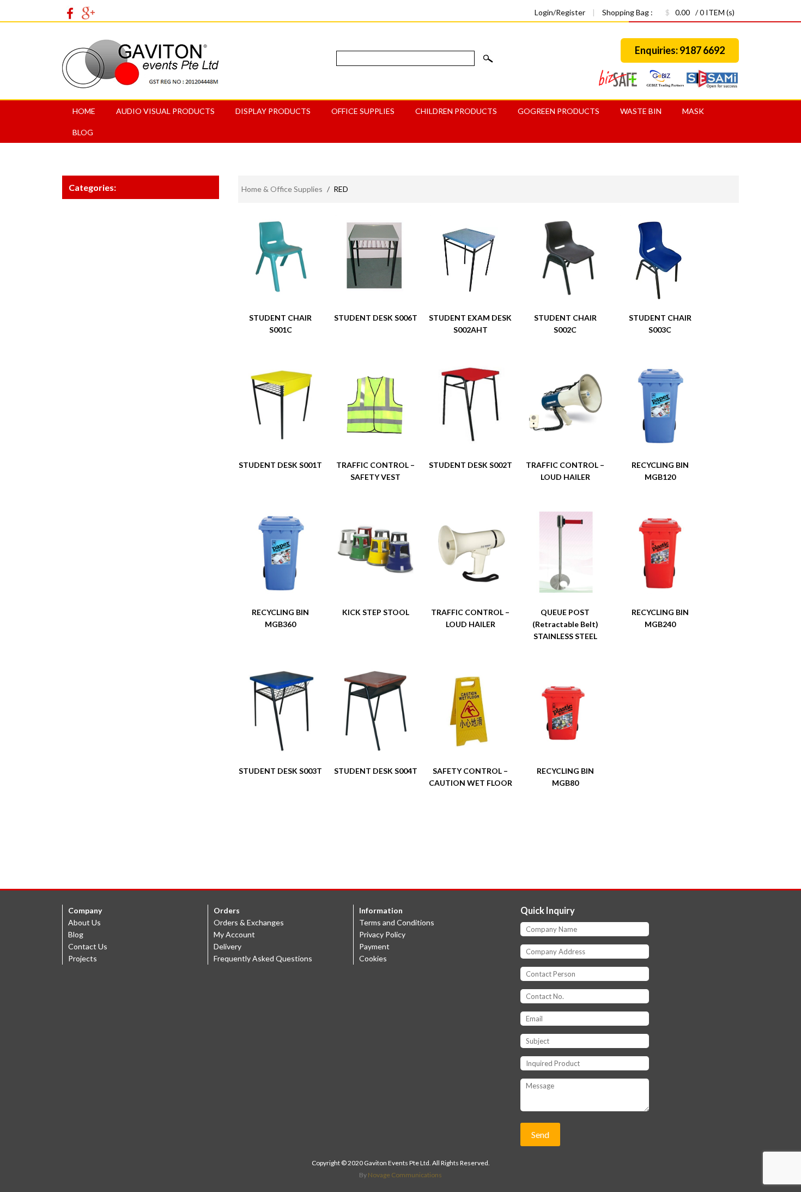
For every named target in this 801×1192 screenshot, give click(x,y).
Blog (82, 132)
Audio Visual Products (165, 111)
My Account (234, 934)
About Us (84, 922)
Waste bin (641, 111)
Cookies (373, 958)
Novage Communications (405, 1175)
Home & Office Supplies (282, 189)
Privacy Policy (382, 934)
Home (83, 111)
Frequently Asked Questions (263, 958)
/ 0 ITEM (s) (700, 12)
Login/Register (561, 12)
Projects (82, 958)
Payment (374, 946)
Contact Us (87, 946)
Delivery (227, 946)
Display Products (273, 111)
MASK (693, 111)
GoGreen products (558, 111)
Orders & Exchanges (249, 922)
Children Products (456, 111)
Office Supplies (363, 111)
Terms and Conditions (396, 922)
